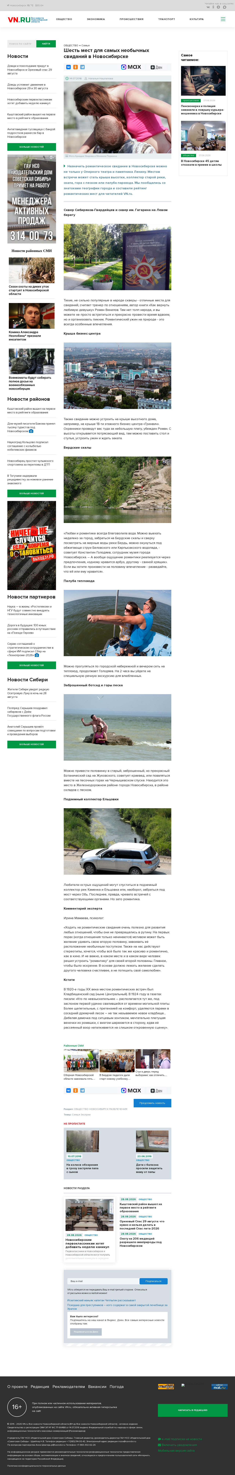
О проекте (17, 1386)
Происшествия (132, 19)
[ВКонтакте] (68, 67)
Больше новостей (31, 147)
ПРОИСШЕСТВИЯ (191, 100)
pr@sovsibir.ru (58, 1445)
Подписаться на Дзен (86, 1331)
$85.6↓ (39, 5)
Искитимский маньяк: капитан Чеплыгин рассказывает (101, 1300)
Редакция (40, 1386)
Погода (117, 1386)
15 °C (30, 5)
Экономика (96, 19)
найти (46, 43)
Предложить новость (152, 1103)
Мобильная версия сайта (176, 1451)
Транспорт (166, 19)
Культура (197, 19)
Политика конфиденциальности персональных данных (36, 1466)
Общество (64, 19)
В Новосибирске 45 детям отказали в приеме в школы (201, 163)
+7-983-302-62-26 (86, 1445)
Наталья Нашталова (100, 78)
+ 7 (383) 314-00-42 (75, 1441)
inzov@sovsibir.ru (127, 1441)
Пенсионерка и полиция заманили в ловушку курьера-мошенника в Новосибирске (202, 109)
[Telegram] (82, 67)
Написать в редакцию (193, 1410)
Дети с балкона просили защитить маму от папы (149, 1168)
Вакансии (97, 1386)
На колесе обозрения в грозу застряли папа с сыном (82, 1168)
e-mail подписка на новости (182, 1439)
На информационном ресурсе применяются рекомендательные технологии (48, 1452)
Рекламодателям (69, 1386)
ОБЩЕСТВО (73, 1160)
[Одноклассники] (75, 67)
